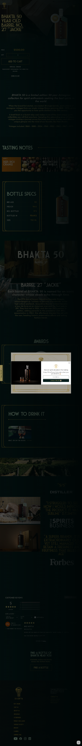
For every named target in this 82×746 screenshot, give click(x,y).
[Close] (69, 363)
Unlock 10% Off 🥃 (56, 380)
